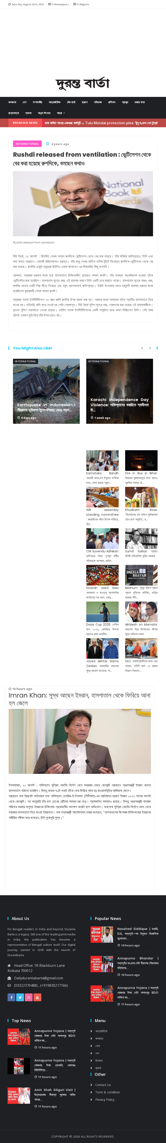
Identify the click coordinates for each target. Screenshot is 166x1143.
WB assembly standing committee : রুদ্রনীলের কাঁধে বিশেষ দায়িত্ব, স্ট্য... (102, 517)
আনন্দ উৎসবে (44, 113)
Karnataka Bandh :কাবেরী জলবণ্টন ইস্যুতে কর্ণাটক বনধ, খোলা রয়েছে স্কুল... (102, 478)
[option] (46, 391)
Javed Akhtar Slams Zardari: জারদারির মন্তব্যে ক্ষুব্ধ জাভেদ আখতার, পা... (102, 666)
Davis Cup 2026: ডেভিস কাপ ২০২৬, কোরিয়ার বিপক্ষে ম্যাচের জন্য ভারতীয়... (102, 629)
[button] (17, 44)
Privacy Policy (104, 1099)
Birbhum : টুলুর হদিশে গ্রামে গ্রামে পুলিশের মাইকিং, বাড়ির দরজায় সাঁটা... (141, 593)
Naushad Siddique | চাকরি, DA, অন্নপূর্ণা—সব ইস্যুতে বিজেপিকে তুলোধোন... (137, 934)
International (25, 361)
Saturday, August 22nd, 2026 (28, 4)
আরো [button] (60, 113)
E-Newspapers (60, 4)
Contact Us (103, 1085)
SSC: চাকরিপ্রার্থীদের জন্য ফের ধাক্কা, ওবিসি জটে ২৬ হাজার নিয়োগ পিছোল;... (141, 666)
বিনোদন (99, 1060)
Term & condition (107, 1092)
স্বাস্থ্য (125, 102)
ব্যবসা (29, 113)
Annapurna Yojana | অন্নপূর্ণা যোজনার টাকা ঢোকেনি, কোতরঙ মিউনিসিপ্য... (54, 1065)
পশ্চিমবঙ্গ (98, 102)
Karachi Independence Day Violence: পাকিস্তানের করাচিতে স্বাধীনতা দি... (120, 405)
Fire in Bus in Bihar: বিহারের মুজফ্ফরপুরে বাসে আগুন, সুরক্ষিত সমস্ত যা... (141, 478)
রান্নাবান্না (13, 113)
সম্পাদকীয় (37, 102)
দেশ (24, 102)
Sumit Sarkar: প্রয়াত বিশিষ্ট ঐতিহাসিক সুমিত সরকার (141, 553)
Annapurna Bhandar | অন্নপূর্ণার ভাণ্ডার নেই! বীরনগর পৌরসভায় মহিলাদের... (137, 963)
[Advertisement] (85, 43)
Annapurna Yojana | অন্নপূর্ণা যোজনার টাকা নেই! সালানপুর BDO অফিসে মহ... (137, 993)
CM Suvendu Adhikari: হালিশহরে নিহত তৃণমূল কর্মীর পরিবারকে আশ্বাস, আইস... (102, 556)
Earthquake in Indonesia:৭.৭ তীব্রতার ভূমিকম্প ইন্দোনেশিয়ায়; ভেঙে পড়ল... (46, 407)
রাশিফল (112, 102)
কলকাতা (12, 102)
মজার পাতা (140, 102)
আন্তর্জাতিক (55, 102)
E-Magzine (83, 4)
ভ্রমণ (85, 102)
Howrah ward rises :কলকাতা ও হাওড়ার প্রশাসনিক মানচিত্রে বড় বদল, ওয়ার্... (102, 593)
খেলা (97, 1046)
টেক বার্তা (71, 102)
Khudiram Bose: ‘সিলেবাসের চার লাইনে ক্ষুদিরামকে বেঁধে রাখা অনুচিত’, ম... (141, 515)
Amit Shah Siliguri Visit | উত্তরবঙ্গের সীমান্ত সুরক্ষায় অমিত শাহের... (54, 1095)
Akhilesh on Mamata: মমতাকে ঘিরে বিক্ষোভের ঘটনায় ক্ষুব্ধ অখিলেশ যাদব (141, 629)
